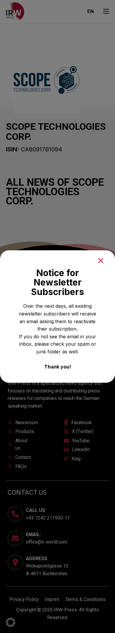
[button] (10, 622)
